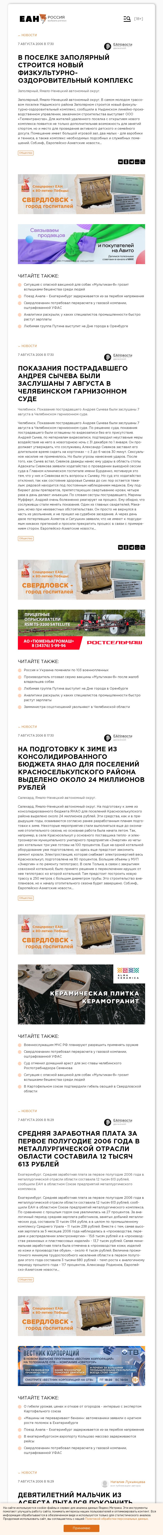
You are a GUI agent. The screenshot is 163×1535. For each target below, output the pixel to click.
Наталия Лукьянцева (128, 1482)
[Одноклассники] (126, 161)
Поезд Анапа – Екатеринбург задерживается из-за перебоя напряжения (84, 296)
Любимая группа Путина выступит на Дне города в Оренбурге (76, 326)
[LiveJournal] (142, 161)
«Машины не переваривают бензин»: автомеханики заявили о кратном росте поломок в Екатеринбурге (82, 1421)
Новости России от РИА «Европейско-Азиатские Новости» (33, 19)
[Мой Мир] (137, 161)
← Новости (27, 35)
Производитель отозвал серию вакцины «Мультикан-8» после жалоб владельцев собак (81, 679)
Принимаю (81, 1528)
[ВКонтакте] (120, 161)
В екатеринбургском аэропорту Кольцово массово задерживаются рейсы (80, 1439)
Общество (25, 153)
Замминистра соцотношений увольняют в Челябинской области (77, 707)
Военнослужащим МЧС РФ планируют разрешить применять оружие (81, 1045)
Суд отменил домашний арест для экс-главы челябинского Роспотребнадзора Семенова (72, 1066)
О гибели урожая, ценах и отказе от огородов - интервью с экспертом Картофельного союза (82, 1409)
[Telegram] (131, 161)
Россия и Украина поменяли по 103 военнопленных (66, 670)
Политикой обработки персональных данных (116, 1519)
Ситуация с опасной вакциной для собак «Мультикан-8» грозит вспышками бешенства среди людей (76, 287)
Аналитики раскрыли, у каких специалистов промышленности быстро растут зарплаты (82, 317)
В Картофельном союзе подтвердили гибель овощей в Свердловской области (82, 1089)
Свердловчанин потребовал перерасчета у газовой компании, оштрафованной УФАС (75, 305)
